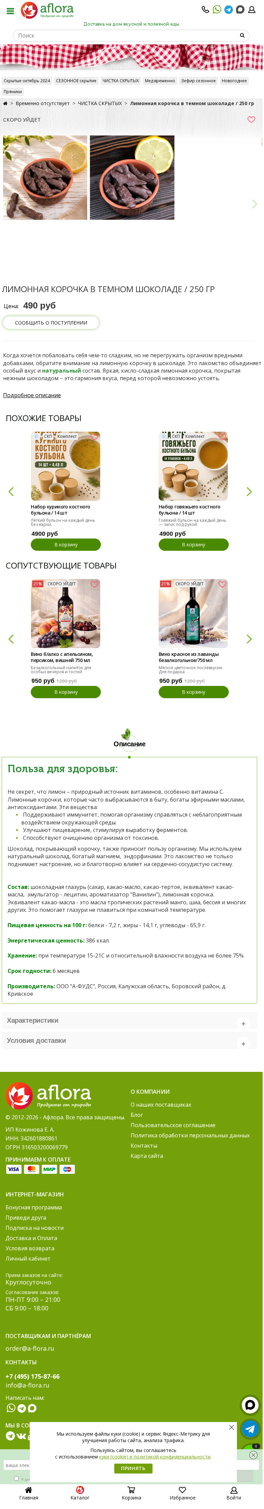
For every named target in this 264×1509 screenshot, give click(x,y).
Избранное (183, 1497)
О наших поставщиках (161, 1104)
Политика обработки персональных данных (190, 1135)
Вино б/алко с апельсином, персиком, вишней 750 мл (62, 657)
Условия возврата (29, 1248)
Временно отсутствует (43, 103)
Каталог (80, 1497)
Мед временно (160, 81)
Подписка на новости (34, 1227)
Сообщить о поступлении (51, 322)
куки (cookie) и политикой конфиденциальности (154, 1456)
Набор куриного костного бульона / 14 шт (60, 510)
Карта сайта (147, 1155)
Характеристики (32, 1020)
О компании (150, 1091)
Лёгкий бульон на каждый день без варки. (63, 522)
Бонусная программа (33, 1207)
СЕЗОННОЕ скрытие (76, 81)
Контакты (144, 1145)
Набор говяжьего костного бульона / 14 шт (190, 510)
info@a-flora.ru (27, 1385)
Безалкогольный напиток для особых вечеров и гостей (61, 670)
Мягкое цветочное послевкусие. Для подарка (191, 670)
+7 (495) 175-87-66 (32, 1376)
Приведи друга (25, 1217)
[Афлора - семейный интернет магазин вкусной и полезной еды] (47, 10)
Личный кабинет (28, 1258)
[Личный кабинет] (252, 11)
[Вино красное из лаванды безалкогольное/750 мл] (193, 613)
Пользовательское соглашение (173, 1125)
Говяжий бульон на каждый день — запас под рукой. (192, 522)
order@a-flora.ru (29, 1348)
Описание (129, 744)
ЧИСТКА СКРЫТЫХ (121, 81)
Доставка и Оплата (31, 1238)
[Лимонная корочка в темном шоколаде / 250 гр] (45, 177)
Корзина (131, 1497)
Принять (133, 1468)
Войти (233, 1497)
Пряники (13, 92)
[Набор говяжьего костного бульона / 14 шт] (193, 466)
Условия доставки (36, 1040)
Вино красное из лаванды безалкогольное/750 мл (189, 657)
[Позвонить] (205, 11)
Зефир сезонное (198, 81)
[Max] (240, 9)
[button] (10, 491)
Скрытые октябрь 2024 (27, 81)
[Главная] (5, 103)
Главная (28, 1497)
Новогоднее (234, 81)
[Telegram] (228, 11)
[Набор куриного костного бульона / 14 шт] (65, 466)
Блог (137, 1114)
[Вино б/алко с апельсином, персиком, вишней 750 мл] (65, 613)
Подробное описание (32, 395)
